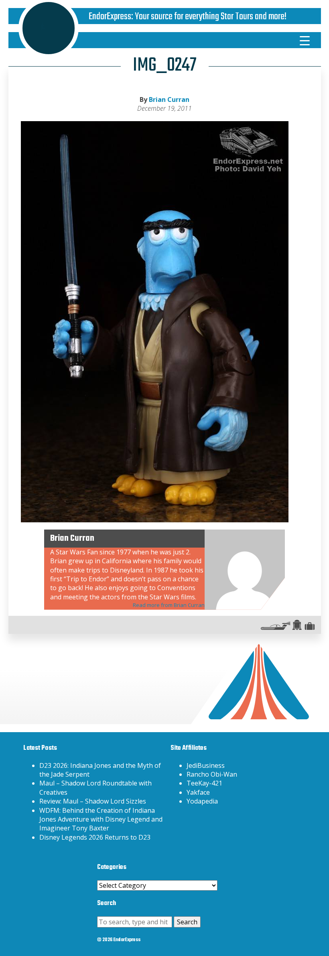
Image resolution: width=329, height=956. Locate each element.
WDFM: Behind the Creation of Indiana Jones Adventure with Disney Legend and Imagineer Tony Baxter (100, 819)
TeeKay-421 (204, 783)
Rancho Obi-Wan (212, 774)
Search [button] (187, 921)
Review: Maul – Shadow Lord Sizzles (92, 801)
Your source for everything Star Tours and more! (210, 16)
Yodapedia (202, 801)
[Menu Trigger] (305, 40)
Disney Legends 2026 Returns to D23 (94, 837)
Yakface (198, 792)
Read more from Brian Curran (169, 605)
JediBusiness (206, 765)
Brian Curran (169, 99)
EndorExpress (110, 16)
